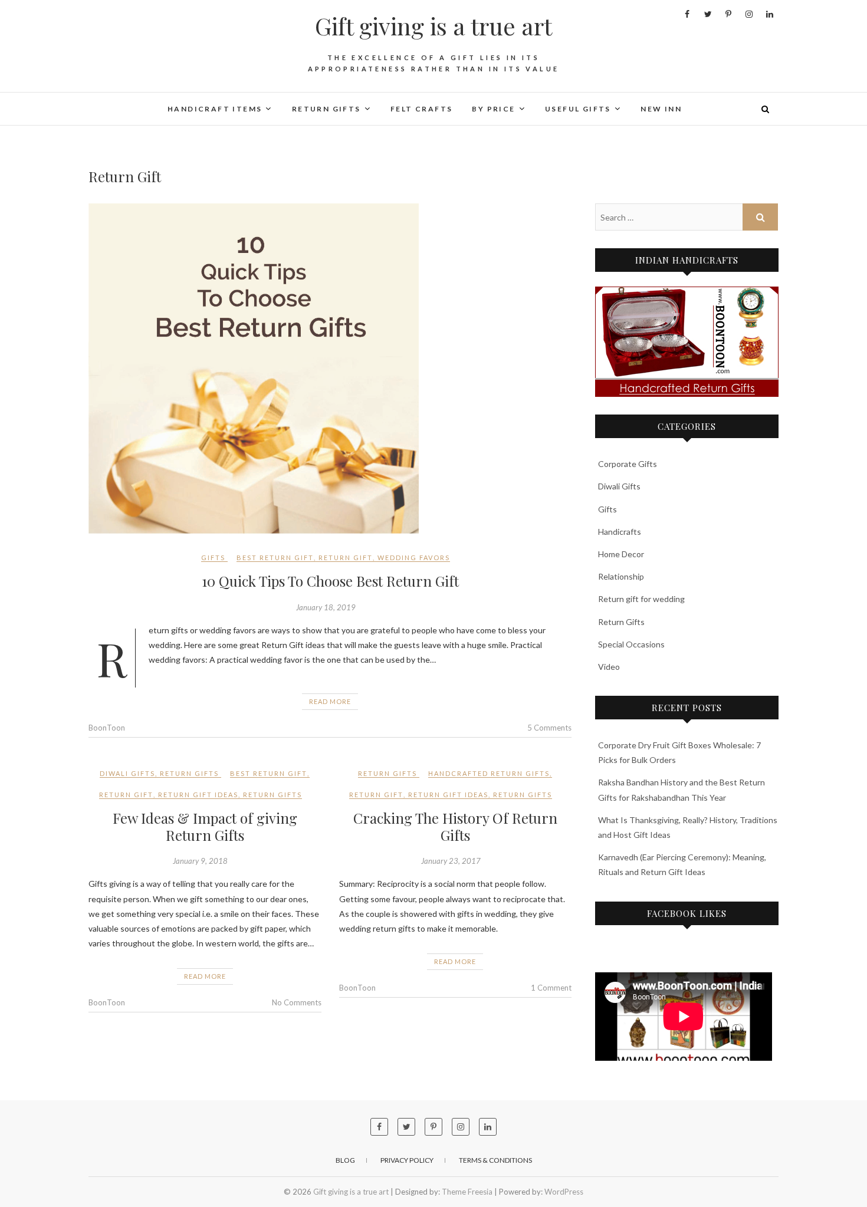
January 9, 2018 (200, 861)
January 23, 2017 (451, 861)
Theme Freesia (467, 1191)
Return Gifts (189, 773)
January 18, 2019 (326, 607)
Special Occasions (631, 644)
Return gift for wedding (641, 599)
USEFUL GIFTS (578, 108)
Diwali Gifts (127, 773)
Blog (345, 1160)
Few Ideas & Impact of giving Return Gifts (205, 826)
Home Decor (621, 554)
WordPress (563, 1191)
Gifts (213, 557)
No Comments (296, 1002)
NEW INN (661, 108)
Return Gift (345, 557)
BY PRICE (493, 108)
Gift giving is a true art (433, 26)
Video (609, 667)
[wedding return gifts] (687, 342)
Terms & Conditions (495, 1160)
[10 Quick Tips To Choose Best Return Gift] (330, 368)
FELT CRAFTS (421, 108)
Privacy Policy (407, 1160)
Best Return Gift (275, 557)
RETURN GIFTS (326, 108)
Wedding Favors (413, 557)
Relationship (621, 576)
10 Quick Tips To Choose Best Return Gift (330, 580)
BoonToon (106, 727)
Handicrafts (619, 532)
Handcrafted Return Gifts (489, 773)
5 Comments (549, 727)
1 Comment (551, 987)
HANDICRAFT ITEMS (215, 108)
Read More (330, 701)
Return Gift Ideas (198, 794)
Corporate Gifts (627, 464)
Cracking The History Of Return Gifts (455, 826)
